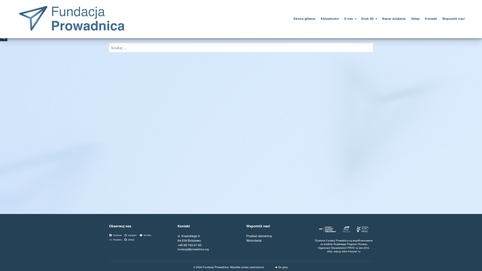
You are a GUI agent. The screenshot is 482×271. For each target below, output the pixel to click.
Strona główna (304, 18)
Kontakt (431, 18)
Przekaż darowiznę (259, 236)
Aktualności (330, 18)
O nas (348, 18)
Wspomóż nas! (453, 18)
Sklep (415, 18)
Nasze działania (394, 18)
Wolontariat (254, 240)
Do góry (283, 267)
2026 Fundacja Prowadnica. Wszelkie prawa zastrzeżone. (230, 267)
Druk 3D (367, 18)
